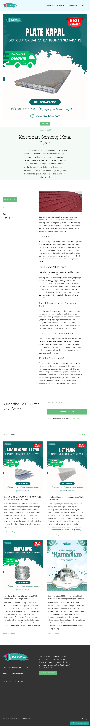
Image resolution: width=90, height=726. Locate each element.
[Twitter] (6, 218)
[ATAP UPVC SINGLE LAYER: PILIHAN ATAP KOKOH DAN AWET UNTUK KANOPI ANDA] (23, 466)
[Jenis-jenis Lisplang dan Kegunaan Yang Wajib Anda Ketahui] (67, 466)
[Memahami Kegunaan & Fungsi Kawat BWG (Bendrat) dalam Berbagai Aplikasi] (23, 565)
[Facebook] (2, 218)
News (13, 200)
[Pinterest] (12, 218)
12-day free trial (76, 418)
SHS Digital (34, 718)
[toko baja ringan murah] (10, 4)
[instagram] (86, 718)
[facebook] (83, 718)
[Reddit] (9, 218)
